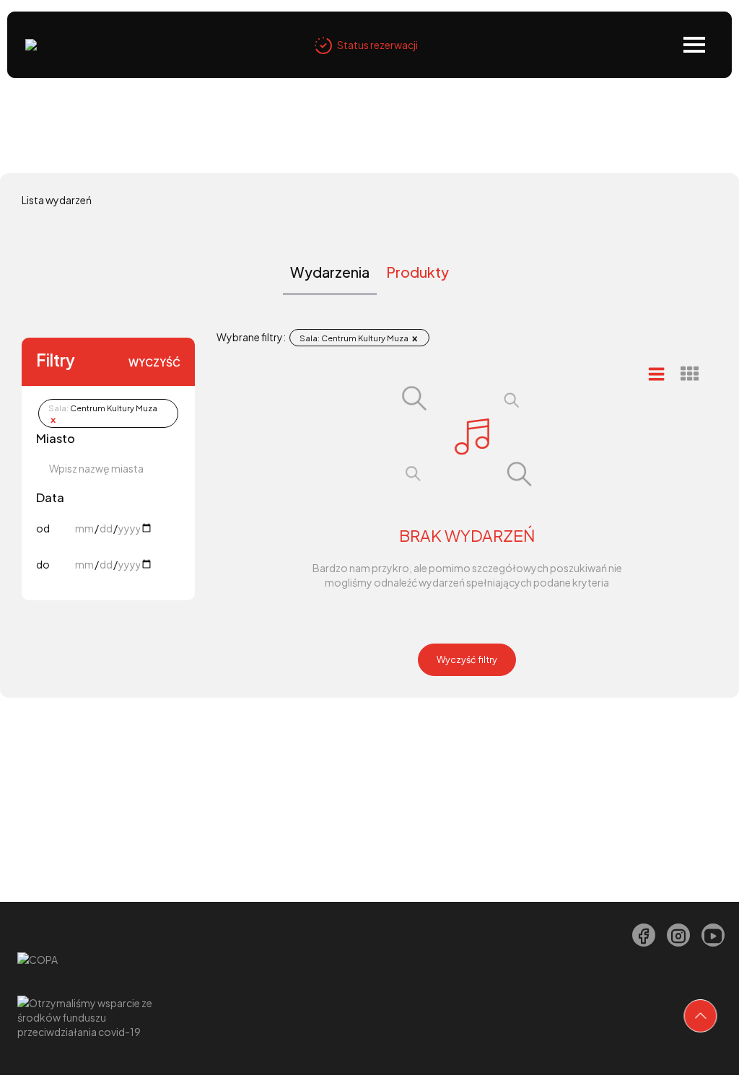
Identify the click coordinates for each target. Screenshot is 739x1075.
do (43, 564)
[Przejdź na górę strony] (700, 1015)
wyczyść (154, 362)
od (43, 528)
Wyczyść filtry (467, 659)
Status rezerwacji (377, 44)
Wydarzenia (330, 272)
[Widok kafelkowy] (690, 373)
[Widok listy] (656, 373)
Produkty (417, 272)
